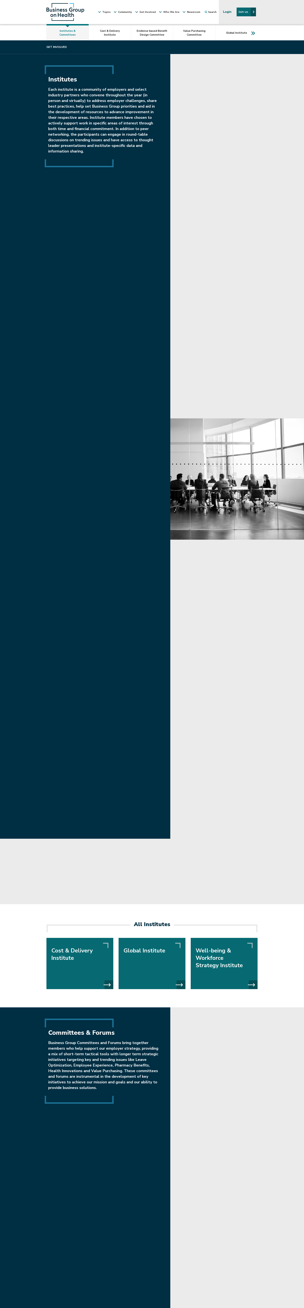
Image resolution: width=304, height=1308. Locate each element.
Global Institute (236, 33)
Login (227, 12)
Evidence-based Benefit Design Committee (152, 33)
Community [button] (124, 12)
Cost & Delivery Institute (110, 33)
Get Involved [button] (147, 12)
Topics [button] (106, 12)
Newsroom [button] (193, 12)
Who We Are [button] (171, 12)
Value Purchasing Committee (194, 33)
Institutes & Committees (67, 33)
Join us (243, 12)
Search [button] (212, 12)
